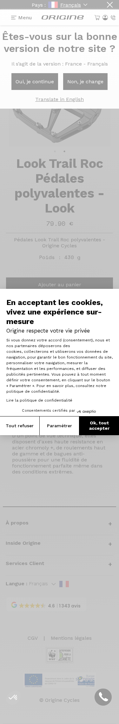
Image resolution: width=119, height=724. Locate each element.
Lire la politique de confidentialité (39, 400)
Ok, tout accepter (99, 425)
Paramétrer (59, 425)
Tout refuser (20, 425)
